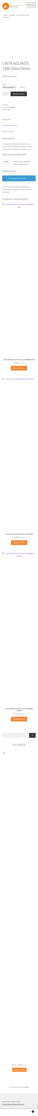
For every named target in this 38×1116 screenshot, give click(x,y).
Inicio (5, 15)
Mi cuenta (6, 1112)
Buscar (19, 1112)
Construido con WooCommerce (13, 1104)
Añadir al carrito (19, 94)
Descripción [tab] (6, 119)
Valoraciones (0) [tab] (7, 131)
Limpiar (22, 87)
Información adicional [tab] (10, 125)
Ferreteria (12, 15)
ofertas (26, 1087)
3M (9, 109)
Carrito (29, 1110)
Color (4, 84)
